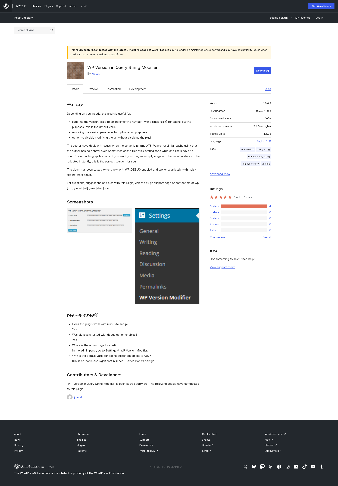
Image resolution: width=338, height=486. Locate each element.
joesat (96, 73)
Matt (269, 439)
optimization (247, 149)
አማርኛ (51, 467)
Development (137, 89)
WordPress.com (275, 434)
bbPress (271, 445)
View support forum (222, 267)
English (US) (264, 141)
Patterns (82, 450)
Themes (81, 439)
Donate (208, 445)
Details (75, 89)
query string (263, 149)
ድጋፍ (268, 89)
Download (262, 70)
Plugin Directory (23, 17)
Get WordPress (321, 6)
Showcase (83, 434)
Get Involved (209, 434)
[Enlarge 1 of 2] (127, 213)
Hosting (18, 445)
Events (206, 439)
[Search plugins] (51, 30)
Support (144, 439)
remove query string (259, 156)
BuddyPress (273, 450)
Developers (146, 445)
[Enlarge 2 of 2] (195, 213)
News (17, 439)
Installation (114, 89)
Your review (217, 237)
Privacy (18, 450)
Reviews (93, 89)
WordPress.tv (148, 450)
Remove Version (250, 163)
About (17, 434)
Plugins (81, 445)
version (266, 163)
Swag (207, 450)
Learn (142, 434)
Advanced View (220, 174)
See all (267, 237)
